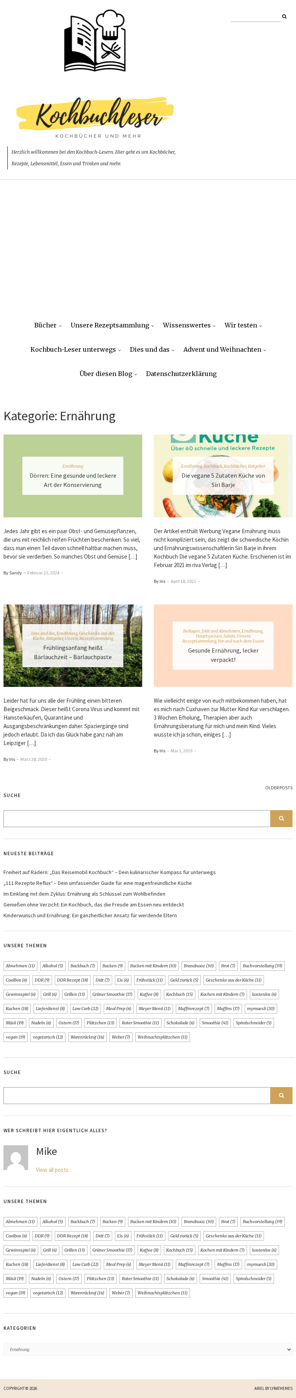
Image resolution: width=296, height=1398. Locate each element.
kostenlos (264, 994)
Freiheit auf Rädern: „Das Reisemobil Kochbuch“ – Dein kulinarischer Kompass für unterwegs (109, 872)
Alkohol (52, 965)
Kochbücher (235, 466)
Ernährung (72, 466)
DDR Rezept (72, 980)
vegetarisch (48, 1037)
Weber (121, 1037)
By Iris (159, 581)
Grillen (74, 994)
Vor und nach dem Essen (241, 640)
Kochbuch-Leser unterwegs (73, 349)
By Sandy (12, 573)
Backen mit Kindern (153, 965)
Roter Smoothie (140, 1022)
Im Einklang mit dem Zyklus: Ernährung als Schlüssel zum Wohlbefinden (84, 893)
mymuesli (261, 1008)
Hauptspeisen (209, 635)
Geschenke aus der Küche (234, 980)
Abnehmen (20, 965)
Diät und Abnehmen (221, 630)
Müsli (15, 1022)
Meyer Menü (155, 1008)
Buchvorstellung (263, 965)
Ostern (69, 1022)
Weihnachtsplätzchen (163, 1037)
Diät (103, 980)
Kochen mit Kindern (222, 994)
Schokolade (180, 1022)
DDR (42, 980)
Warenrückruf (87, 1037)
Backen (113, 965)
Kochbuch (213, 466)
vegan (15, 1037)
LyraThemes (281, 1388)
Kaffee (149, 994)
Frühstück (149, 980)
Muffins (228, 1008)
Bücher (45, 325)
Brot (228, 965)
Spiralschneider (254, 1022)
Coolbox (16, 980)
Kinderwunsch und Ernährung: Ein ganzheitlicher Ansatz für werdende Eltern (90, 915)
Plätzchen (100, 1022)
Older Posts (279, 787)
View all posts (52, 1169)
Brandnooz (199, 965)
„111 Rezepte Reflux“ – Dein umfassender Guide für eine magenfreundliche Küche (97, 882)
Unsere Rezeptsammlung (110, 325)
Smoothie (215, 1022)
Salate (229, 635)
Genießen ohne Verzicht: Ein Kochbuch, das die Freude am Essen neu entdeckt (93, 904)
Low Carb (85, 1008)
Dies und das (150, 349)
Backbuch (83, 965)
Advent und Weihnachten (222, 349)
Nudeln (41, 1022)
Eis (123, 980)
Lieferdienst (50, 1008)
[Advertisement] (148, 256)
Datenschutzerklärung (181, 374)
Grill (50, 994)
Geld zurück (184, 980)
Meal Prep (118, 1008)
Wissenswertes (187, 325)
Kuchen (17, 1008)
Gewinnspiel (21, 994)
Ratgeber (256, 466)
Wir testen (241, 325)
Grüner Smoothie (112, 994)
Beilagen (191, 630)
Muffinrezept (194, 1008)
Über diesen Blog (105, 374)
